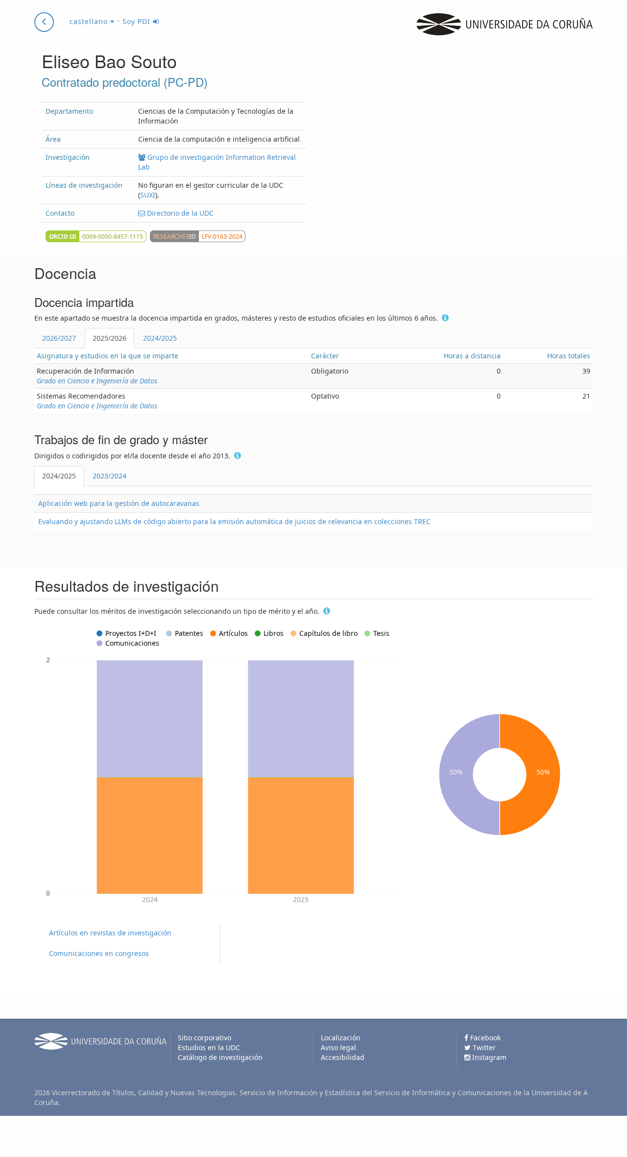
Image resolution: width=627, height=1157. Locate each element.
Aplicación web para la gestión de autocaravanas (118, 503)
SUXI (147, 195)
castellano (90, 21)
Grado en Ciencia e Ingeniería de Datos (97, 380)
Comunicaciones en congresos (99, 953)
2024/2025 (160, 338)
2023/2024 (109, 475)
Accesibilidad (342, 1057)
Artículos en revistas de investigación (110, 932)
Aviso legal (338, 1047)
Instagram (488, 1057)
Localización (341, 1037)
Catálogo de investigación (220, 1057)
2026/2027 (59, 338)
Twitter (483, 1047)
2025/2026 (109, 338)
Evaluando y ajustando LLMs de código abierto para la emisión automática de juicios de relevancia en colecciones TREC (234, 521)
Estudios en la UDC (209, 1047)
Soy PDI (137, 21)
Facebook (484, 1037)
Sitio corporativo (204, 1037)
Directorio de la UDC (179, 213)
